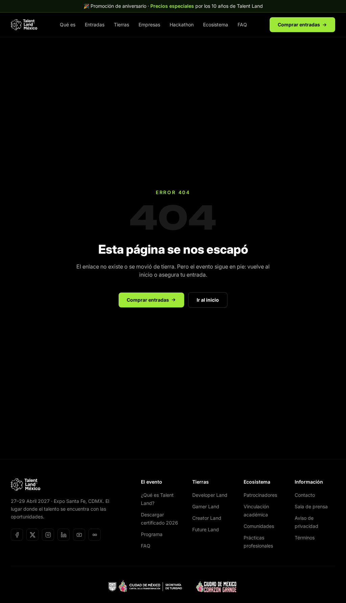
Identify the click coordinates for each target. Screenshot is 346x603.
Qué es (67, 24)
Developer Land (209, 495)
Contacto (305, 495)
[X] (32, 535)
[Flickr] (95, 535)
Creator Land (206, 518)
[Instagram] (48, 535)
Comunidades (259, 526)
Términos (305, 537)
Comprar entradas (299, 24)
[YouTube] (79, 535)
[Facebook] (17, 535)
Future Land (205, 529)
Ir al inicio (208, 300)
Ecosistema (215, 24)
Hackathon (182, 24)
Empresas (149, 24)
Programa (152, 534)
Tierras (121, 24)
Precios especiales (172, 6)
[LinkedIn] (63, 535)
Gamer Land (205, 506)
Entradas (94, 24)
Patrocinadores (260, 495)
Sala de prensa (311, 506)
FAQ (242, 24)
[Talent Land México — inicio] (24, 24)
